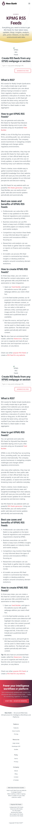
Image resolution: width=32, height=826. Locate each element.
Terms (16, 758)
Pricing (16, 734)
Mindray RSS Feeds (16, 812)
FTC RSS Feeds (16, 810)
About (16, 771)
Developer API (16, 746)
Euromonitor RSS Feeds (16, 816)
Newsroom (18, 339)
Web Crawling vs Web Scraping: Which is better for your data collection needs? (16, 795)
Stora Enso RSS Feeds (16, 809)
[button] (29, 3)
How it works (16, 731)
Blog (16, 774)
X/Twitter (16, 780)
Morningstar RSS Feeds (16, 814)
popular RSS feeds (19, 353)
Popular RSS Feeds (16, 804)
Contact (16, 777)
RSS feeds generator (15, 188)
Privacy (16, 761)
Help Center (16, 743)
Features (16, 728)
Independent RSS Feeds (16, 807)
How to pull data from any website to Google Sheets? (16, 791)
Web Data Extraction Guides (16, 787)
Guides (16, 749)
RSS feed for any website (16, 355)
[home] (13, 3)
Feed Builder (16, 287)
